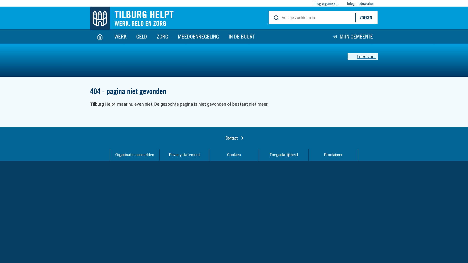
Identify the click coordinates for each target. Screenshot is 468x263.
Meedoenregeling (198, 36)
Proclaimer (333, 154)
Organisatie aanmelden (134, 154)
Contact (232, 138)
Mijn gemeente (356, 36)
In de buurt (242, 36)
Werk (121, 36)
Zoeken (366, 17)
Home (100, 37)
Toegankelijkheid (283, 154)
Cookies (234, 154)
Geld (141, 36)
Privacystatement (184, 154)
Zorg (162, 36)
